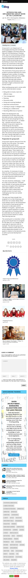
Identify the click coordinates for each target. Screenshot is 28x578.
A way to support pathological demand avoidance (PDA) (14, 299)
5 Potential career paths (10, 502)
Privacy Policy (14, 568)
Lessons (22, 529)
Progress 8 (6, 541)
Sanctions (6, 550)
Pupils (9, 19)
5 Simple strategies (9, 505)
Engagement (18, 520)
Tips (17, 553)
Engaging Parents (8, 320)
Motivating (7, 535)
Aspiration (6, 511)
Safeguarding (13, 547)
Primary (16, 538)
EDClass (15, 472)
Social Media (19, 550)
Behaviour (22, 18)
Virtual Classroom (9, 557)
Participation (14, 18)
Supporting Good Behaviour (10, 278)
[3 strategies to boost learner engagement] (4, 492)
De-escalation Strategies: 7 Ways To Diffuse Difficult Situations (13, 341)
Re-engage (18, 541)
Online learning (8, 538)
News (13, 472)
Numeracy (19, 535)
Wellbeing (14, 560)
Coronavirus (14, 514)
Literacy (6, 532)
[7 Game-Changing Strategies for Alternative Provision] (4, 481)
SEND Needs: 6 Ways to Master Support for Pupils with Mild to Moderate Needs (15, 475)
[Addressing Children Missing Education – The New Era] (4, 486)
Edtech (12, 517)
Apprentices (20, 508)
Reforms (6, 544)
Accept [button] (11, 576)
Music (13, 535)
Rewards (6, 547)
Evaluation (7, 523)
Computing (6, 514)
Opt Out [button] (16, 576)
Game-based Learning (9, 526)
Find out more (14, 455)
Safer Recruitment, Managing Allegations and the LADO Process (14, 405)
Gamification (20, 526)
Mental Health (14, 532)
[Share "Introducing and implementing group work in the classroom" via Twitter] (11, 242)
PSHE (12, 541)
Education (18, 517)
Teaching (16, 488)
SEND (13, 477)
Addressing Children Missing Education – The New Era (15, 486)
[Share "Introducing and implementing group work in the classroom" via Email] (16, 242)
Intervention (7, 529)
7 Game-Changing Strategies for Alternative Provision (14, 481)
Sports (5, 553)
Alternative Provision (9, 508)
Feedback (14, 523)
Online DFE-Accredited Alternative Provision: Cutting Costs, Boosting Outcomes (14, 469)
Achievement (13, 493)
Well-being (6, 560)
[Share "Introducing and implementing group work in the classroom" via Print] (19, 242)
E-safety (6, 517)
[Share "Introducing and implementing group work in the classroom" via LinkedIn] (14, 242)
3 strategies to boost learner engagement (13, 492)
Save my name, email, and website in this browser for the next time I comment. (13, 380)
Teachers (11, 553)
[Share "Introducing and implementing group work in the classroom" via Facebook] (8, 242)
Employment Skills (8, 520)
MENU (6, 2)
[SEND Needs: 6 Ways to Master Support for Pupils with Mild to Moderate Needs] (4, 476)
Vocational (19, 557)
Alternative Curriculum (15, 483)
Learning (15, 529)
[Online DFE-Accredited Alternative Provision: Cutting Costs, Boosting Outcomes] (4, 469)
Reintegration (14, 544)
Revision (22, 544)
